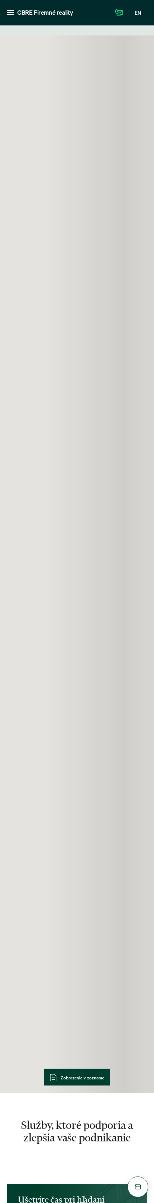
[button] (137, 1186)
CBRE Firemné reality (45, 12)
